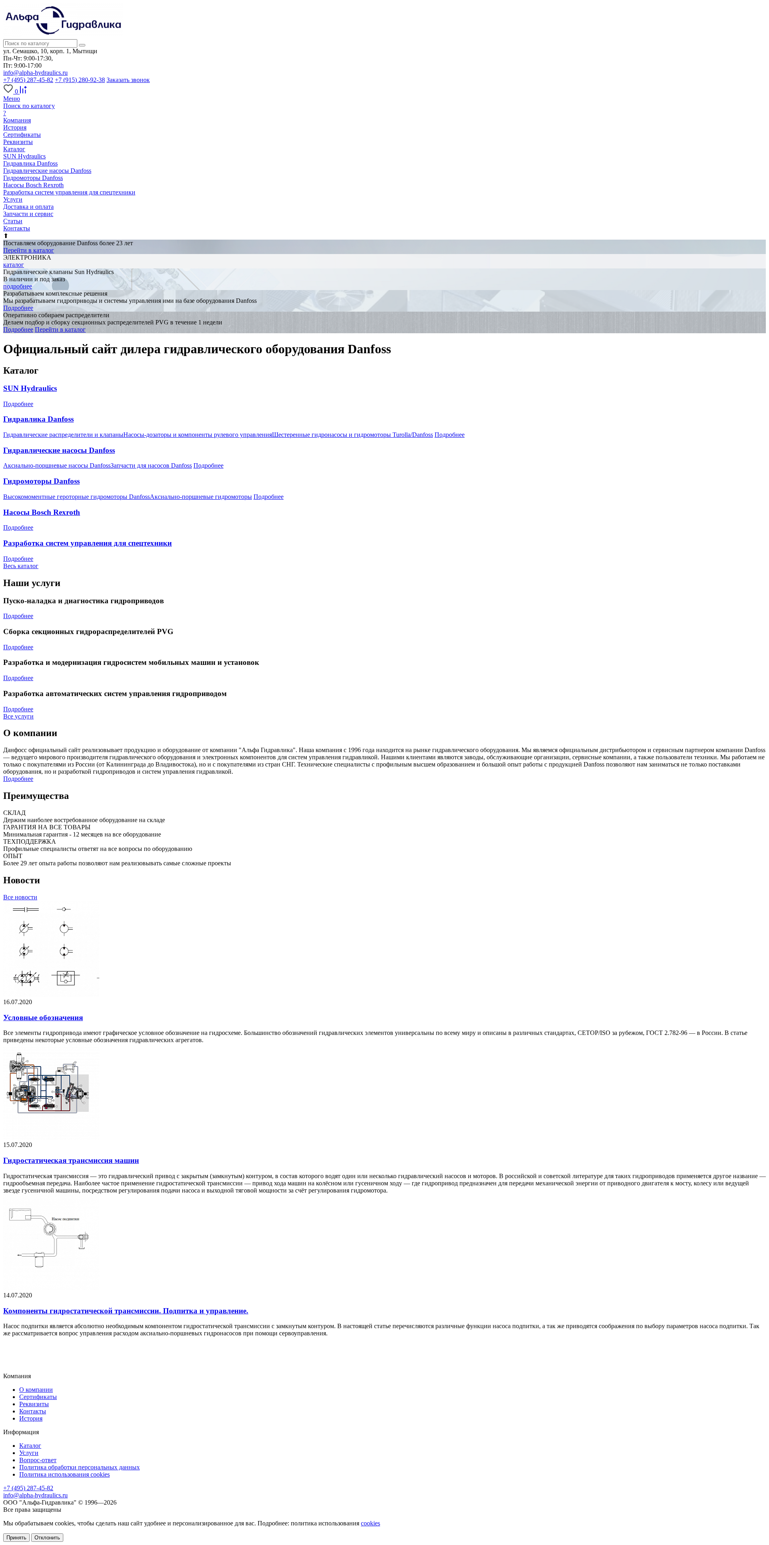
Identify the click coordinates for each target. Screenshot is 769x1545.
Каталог (30, 1445)
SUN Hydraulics (24, 156)
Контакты (32, 1411)
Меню (11, 98)
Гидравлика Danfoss (30, 163)
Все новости (20, 897)
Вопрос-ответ (37, 1460)
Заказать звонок (128, 79)
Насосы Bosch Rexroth (33, 185)
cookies (370, 1523)
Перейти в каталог (28, 250)
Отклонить (47, 1538)
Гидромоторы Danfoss (33, 177)
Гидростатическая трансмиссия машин (71, 1160)
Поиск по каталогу (29, 105)
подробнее (17, 286)
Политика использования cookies (64, 1474)
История (14, 127)
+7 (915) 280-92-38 (80, 79)
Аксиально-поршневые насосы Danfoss (57, 465)
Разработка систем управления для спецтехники (69, 192)
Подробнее (18, 307)
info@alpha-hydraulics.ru (35, 72)
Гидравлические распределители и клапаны (63, 434)
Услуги (28, 1452)
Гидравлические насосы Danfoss (47, 170)
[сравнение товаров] (23, 91)
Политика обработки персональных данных (79, 1467)
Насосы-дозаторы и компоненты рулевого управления (197, 434)
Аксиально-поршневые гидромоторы (201, 496)
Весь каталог (20, 565)
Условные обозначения (43, 1017)
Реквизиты (18, 141)
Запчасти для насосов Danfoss (151, 465)
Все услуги (18, 716)
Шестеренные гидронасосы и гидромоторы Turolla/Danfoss (352, 434)
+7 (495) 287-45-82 (28, 79)
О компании (36, 1389)
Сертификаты (22, 134)
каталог (13, 264)
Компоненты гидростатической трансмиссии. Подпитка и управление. (125, 1311)
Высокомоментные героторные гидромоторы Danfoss (76, 496)
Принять (16, 1538)
